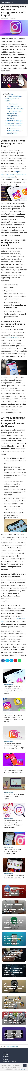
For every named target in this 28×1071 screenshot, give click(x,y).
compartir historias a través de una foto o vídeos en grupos (13, 174)
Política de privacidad (9, 1061)
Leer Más (22, 1069)
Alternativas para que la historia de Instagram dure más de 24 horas (13, 123)
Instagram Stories (12, 1046)
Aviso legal (6, 1054)
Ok (24, 1065)
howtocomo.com (7, 2)
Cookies (5, 1059)
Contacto (6, 1057)
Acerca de (6, 1052)
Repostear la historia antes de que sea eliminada (14, 130)
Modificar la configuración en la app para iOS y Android (15, 106)
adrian (7, 18)
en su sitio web (12, 338)
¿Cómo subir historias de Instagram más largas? (13, 98)
